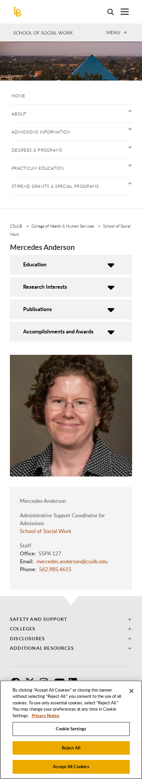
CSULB (16, 226)
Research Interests (45, 286)
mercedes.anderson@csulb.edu (72, 561)
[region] (71, 729)
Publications (37, 309)
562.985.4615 (55, 569)
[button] (130, 110)
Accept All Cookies (71, 766)
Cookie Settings (71, 729)
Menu (113, 32)
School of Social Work (43, 33)
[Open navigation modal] (121, 11)
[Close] (131, 691)
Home (18, 96)
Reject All (71, 748)
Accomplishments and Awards (58, 331)
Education (35, 264)
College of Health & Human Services (62, 226)
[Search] (107, 12)
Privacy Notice (45, 715)
